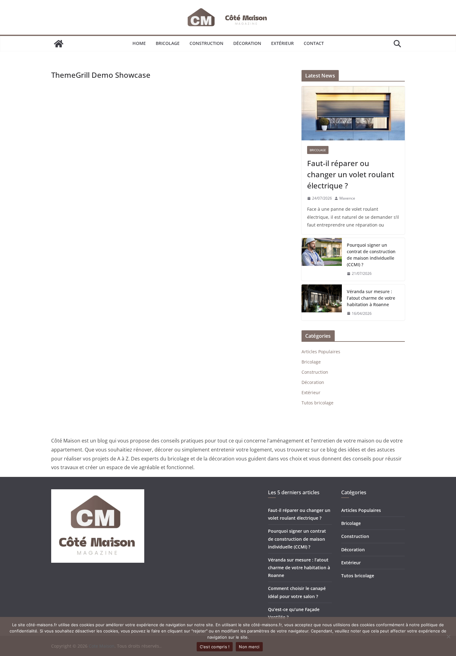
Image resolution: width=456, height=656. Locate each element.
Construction (206, 43)
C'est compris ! (215, 646)
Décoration (247, 43)
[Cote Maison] (58, 43)
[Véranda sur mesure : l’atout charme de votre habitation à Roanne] (322, 302)
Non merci (249, 646)
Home (139, 43)
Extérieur (282, 43)
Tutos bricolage (317, 403)
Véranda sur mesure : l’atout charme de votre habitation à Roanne (371, 297)
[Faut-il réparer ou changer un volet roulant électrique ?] (353, 113)
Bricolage (168, 43)
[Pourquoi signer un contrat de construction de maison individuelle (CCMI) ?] (322, 259)
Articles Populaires (321, 351)
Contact (314, 43)
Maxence (347, 198)
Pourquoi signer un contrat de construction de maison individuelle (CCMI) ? (371, 254)
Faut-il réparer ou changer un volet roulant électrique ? (350, 174)
